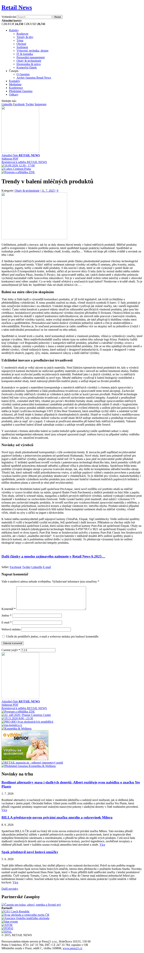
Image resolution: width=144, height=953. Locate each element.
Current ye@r (11, 650)
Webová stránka (11, 629)
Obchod (21, 43)
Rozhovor (22, 33)
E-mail (7, 622)
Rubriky (14, 30)
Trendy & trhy (24, 37)
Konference (16, 87)
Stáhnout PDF (10, 158)
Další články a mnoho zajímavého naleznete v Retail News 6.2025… (53, 556)
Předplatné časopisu (20, 91)
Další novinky (10, 888)
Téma (19, 40)
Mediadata (15, 84)
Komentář (9, 608)
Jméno (6, 615)
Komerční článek (26, 67)
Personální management (30, 57)
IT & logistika (24, 54)
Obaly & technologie (28, 60)
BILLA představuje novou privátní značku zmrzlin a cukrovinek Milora (57, 817)
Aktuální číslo (21, 155)
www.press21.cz (72, 948)
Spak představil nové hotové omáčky (30, 852)
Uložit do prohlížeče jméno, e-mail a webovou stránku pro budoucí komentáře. (52, 636)
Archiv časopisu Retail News (33, 77)
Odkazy (13, 94)
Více (4, 810)
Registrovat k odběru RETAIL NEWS (24, 162)
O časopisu (23, 74)
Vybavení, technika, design (32, 50)
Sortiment (22, 47)
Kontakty (14, 81)
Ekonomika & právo (28, 64)
